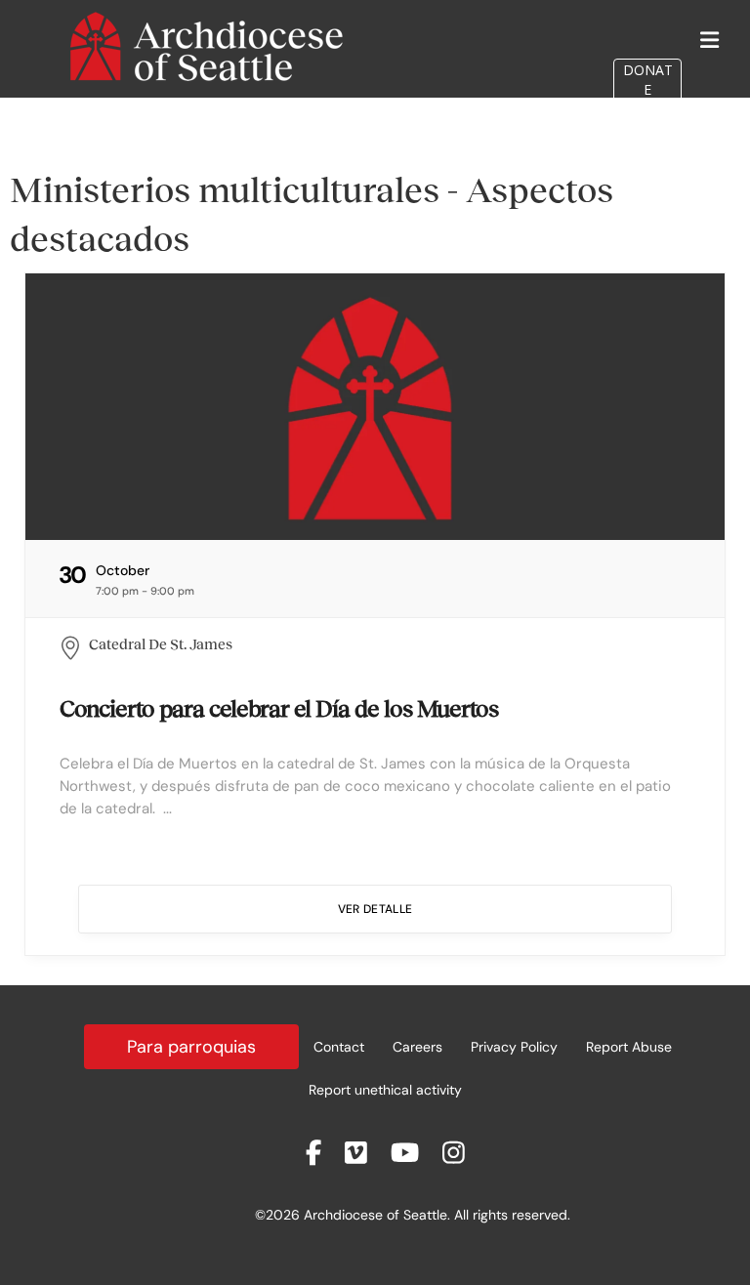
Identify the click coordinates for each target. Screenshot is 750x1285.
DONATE (648, 80)
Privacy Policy (514, 1047)
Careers (417, 1047)
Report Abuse (629, 1047)
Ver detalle (375, 909)
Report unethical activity (385, 1089)
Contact (338, 1047)
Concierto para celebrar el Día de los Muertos (279, 708)
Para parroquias (191, 1046)
